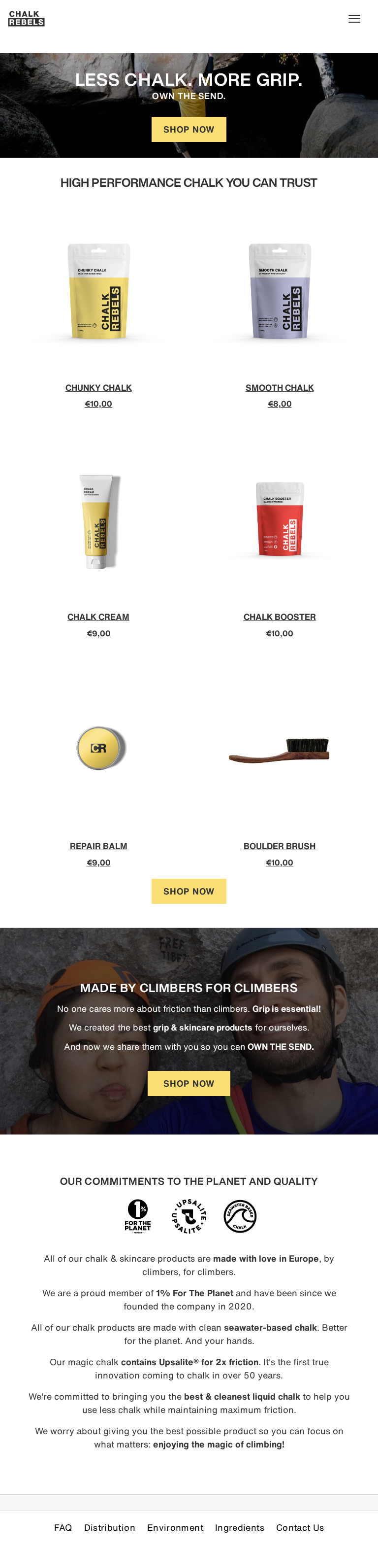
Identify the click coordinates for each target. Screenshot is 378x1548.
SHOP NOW (188, 129)
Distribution (109, 1527)
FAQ (63, 1527)
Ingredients (239, 1527)
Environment (175, 1527)
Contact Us (300, 1527)
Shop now (188, 891)
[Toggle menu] (359, 19)
